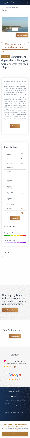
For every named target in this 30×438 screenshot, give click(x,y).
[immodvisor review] (15, 362)
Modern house (15, 7)
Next (16, 29)
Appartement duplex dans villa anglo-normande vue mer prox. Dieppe (14, 9)
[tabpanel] (15, 24)
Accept (15, 434)
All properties (10, 310)
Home (2, 7)
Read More (15, 126)
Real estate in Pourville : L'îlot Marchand (15, 400)
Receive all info (22, 35)
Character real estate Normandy (13, 406)
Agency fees (15, 218)
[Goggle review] (15, 374)
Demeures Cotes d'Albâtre (11, 409)
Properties (7, 7)
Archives (7, 403)
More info (16, 429)
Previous (13, 29)
